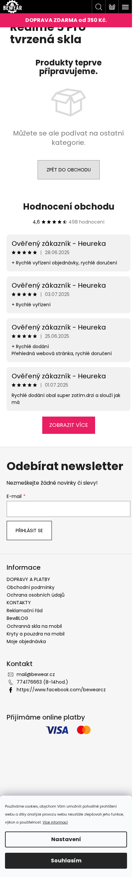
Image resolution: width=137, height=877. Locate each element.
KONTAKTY (19, 602)
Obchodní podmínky (31, 587)
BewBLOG (17, 618)
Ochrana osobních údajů (36, 595)
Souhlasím (66, 860)
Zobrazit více (68, 425)
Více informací (55, 822)
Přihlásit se (29, 530)
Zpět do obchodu (69, 169)
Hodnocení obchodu (68, 207)
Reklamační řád (25, 610)
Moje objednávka (26, 641)
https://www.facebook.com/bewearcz (61, 689)
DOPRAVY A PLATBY (28, 579)
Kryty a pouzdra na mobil (36, 634)
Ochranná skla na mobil (34, 626)
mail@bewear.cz (36, 674)
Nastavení (66, 839)
